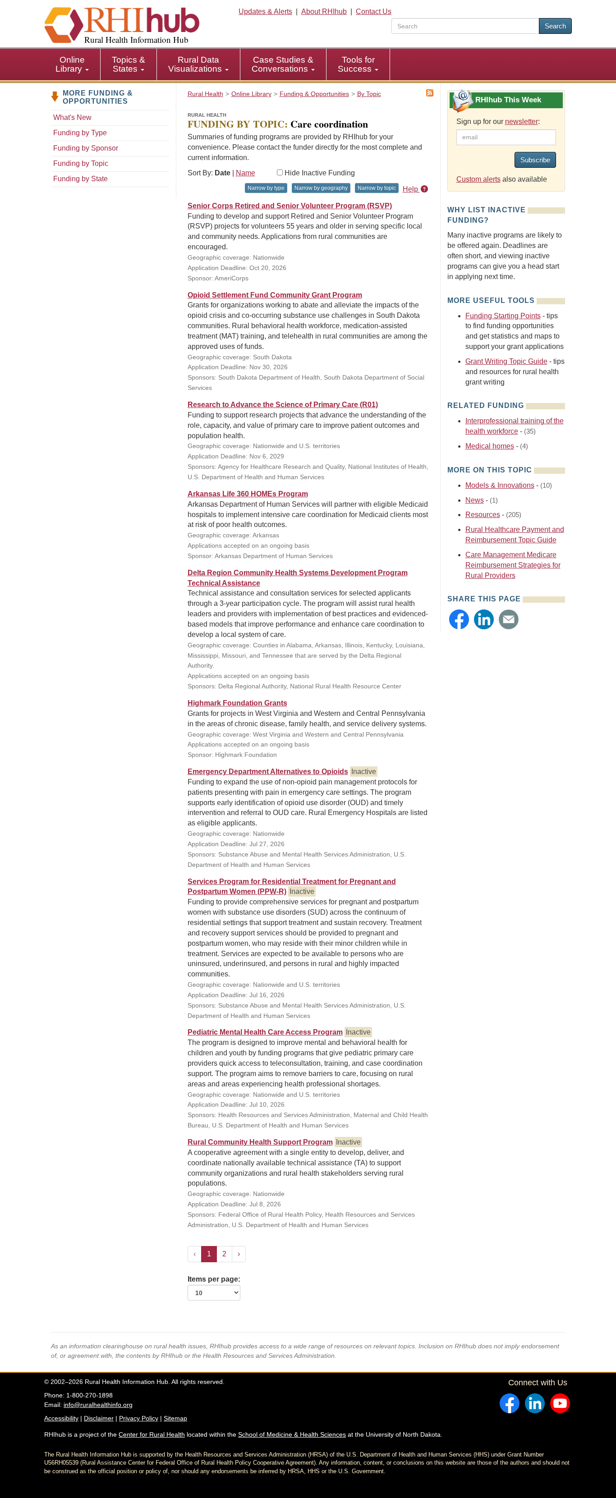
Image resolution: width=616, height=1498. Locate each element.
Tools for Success (356, 64)
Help (411, 189)
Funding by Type (80, 133)
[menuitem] (72, 64)
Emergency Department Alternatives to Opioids (268, 771)
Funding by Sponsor (85, 148)
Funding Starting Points (503, 316)
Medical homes (489, 446)
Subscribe (535, 160)
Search (555, 26)
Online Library (70, 64)
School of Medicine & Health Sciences (292, 1434)
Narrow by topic (377, 188)
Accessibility (61, 1418)
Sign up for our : (498, 121)
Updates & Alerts (265, 11)
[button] (459, 619)
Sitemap (175, 1418)
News (474, 500)
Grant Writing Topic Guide (506, 361)
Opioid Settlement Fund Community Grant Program (275, 295)
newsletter (521, 121)
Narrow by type (266, 188)
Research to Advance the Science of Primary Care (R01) (283, 404)
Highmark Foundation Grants (237, 703)
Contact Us (373, 11)
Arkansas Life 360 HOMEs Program (248, 494)
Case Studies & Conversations (282, 64)
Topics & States (128, 64)
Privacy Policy (138, 1418)
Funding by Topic (80, 163)
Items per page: (214, 1279)
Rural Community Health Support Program (260, 1142)
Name (245, 173)
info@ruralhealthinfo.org (98, 1404)
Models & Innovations (499, 485)
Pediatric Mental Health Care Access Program (265, 1032)
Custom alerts (478, 179)
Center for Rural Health (152, 1434)
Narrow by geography (321, 188)
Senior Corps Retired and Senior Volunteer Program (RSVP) (290, 206)
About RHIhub (324, 11)
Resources (482, 514)
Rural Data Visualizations (196, 64)
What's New (72, 117)
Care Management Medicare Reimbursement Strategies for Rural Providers (513, 565)
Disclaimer (99, 1418)
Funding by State (80, 179)
